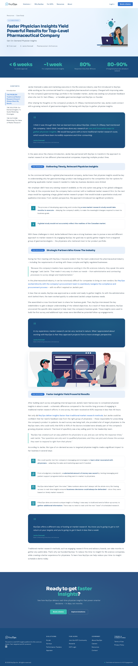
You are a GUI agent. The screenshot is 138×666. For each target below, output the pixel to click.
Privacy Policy (119, 645)
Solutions (26, 4)
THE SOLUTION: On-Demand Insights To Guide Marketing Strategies (14, 111)
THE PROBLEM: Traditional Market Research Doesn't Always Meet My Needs (14, 99)
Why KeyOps (39, 4)
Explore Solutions (78, 612)
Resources (60, 4)
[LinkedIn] (6, 647)
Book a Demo (125, 4)
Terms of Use (119, 642)
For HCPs (50, 4)
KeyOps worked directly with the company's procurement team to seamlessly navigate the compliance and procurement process (76, 284)
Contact (95, 650)
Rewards (72, 644)
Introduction (11, 90)
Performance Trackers (54, 647)
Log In (111, 4)
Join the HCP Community (78, 640)
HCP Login (72, 647)
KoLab (48, 640)
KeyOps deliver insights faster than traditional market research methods (71, 415)
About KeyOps (97, 640)
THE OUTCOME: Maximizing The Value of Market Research (14, 120)
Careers (94, 644)
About (70, 4)
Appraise (49, 650)
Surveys (49, 644)
